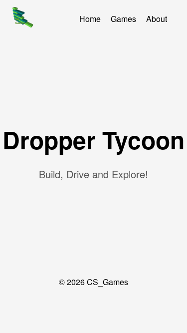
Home (90, 18)
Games (123, 18)
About (156, 18)
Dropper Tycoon (93, 139)
